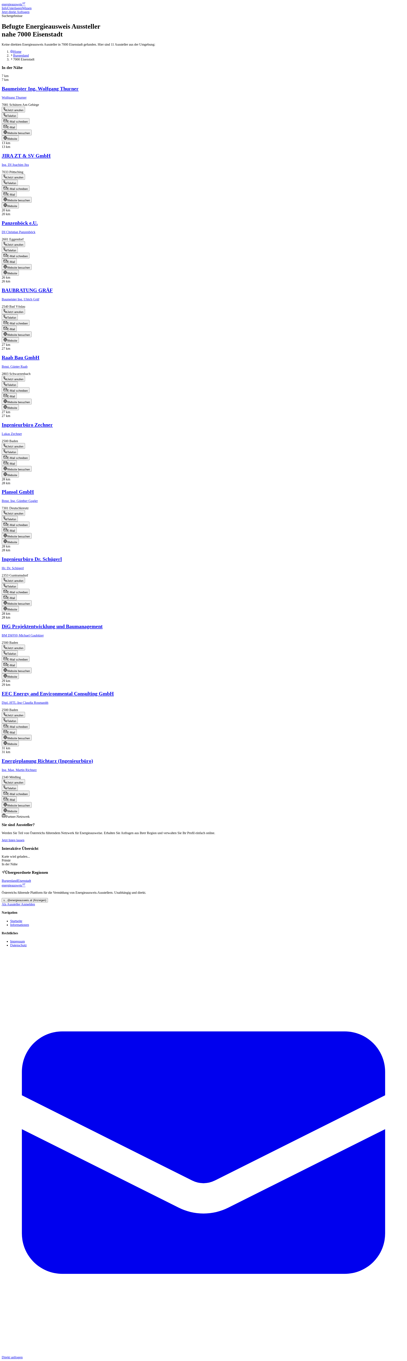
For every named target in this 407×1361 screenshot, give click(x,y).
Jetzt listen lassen (13, 840)
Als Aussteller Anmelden (18, 904)
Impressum (17, 941)
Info (4, 8)
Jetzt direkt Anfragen (15, 12)
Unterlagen (14, 8)
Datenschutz (18, 945)
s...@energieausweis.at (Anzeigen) (24, 900)
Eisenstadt (24, 881)
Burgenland (21, 55)
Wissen (27, 8)
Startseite (16, 921)
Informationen (19, 925)
